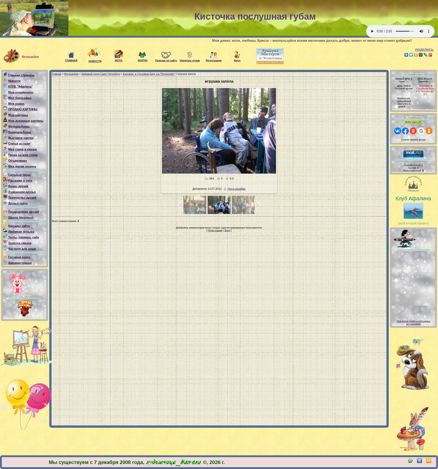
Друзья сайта (18, 203)
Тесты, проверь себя (23, 237)
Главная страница (21, 75)
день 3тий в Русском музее (404, 87)
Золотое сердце (19, 243)
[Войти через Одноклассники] (429, 131)
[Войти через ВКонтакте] (397, 131)
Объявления (17, 160)
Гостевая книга (19, 257)
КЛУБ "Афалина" (20, 86)
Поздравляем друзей (23, 212)
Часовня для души (22, 248)
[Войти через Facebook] (405, 131)
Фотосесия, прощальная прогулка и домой (404, 102)
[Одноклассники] (416, 55)
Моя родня (16, 103)
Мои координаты (20, 92)
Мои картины (18, 115)
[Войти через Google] (421, 131)
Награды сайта (19, 226)
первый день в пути (403, 80)
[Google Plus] (430, 55)
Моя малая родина (22, 166)
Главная (56, 74)
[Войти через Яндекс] (413, 131)
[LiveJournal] (425, 55)
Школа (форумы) (20, 217)
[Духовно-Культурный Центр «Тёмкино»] (413, 184)
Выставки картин (21, 138)
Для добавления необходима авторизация (413, 322)
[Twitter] (411, 55)
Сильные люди (19, 175)
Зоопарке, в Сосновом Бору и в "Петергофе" (149, 74)
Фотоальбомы (18, 126)
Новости (14, 81)
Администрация (20, 263)
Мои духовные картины (25, 120)
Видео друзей (18, 186)
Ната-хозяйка (236, 188)
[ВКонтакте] (406, 55)
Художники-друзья (22, 192)
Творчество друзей (22, 197)
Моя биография (19, 98)
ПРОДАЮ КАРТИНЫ (22, 109)
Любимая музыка (21, 231)
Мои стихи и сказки (22, 149)
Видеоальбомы (19, 132)
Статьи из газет (19, 143)
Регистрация (215, 230)
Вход (227, 230)
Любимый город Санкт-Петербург (100, 74)
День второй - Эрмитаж (425, 80)
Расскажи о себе (20, 180)
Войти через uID (413, 122)
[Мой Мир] (420, 55)
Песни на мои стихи (22, 155)
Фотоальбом (30, 56)
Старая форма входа (413, 139)
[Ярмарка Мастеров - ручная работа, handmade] (267, 63)
